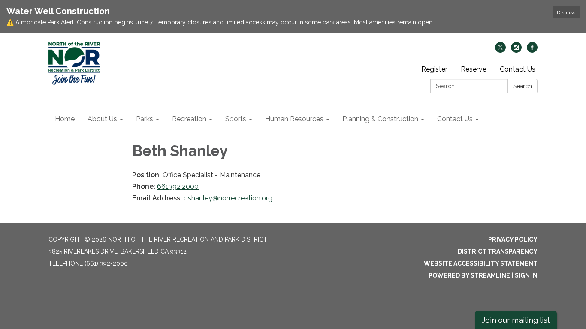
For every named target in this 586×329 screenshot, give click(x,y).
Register (434, 69)
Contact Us (517, 69)
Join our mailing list (516, 319)
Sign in (526, 275)
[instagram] (516, 50)
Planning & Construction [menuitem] (380, 119)
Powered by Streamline (469, 275)
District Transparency (498, 251)
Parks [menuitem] (144, 119)
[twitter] (500, 50)
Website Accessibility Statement (481, 263)
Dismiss (566, 12)
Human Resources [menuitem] (294, 119)
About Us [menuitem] (102, 119)
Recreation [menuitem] (189, 119)
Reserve (473, 69)
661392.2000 (178, 186)
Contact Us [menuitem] (455, 119)
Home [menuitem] (65, 119)
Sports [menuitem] (235, 119)
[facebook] (532, 50)
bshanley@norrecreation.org (228, 198)
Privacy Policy (513, 239)
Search (522, 86)
